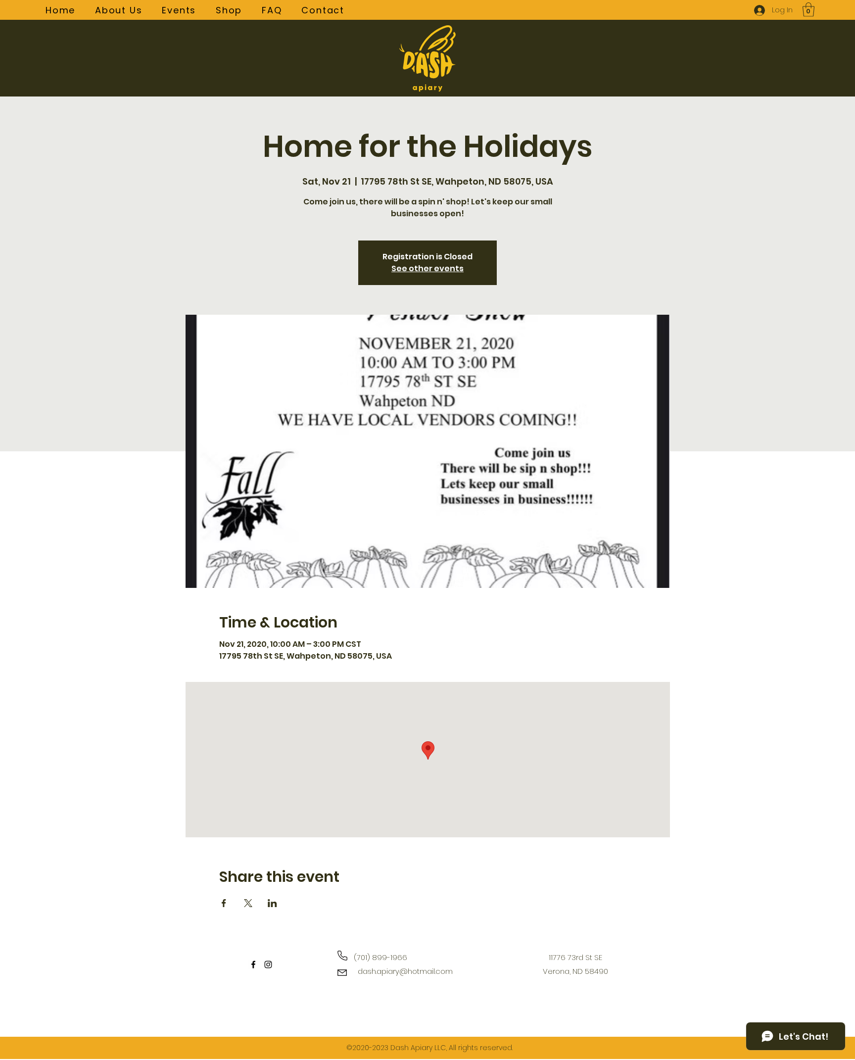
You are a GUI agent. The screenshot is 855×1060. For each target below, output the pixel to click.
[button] (808, 9)
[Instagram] (268, 964)
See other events (427, 268)
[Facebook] (253, 964)
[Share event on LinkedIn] (272, 903)
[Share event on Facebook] (224, 903)
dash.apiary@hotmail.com (405, 971)
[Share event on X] (248, 903)
